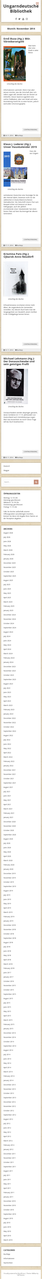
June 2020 (7, 847)
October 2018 (9, 934)
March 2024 (8, 653)
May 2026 (7, 546)
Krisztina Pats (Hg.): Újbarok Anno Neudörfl (18, 255)
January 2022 (8, 766)
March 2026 (8, 550)
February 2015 (9, 1024)
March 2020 (8, 860)
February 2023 (9, 709)
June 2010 (7, 1227)
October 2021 (9, 778)
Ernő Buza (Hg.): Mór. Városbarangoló (17, 40)
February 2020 (9, 865)
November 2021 (10, 774)
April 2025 (7, 597)
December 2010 (10, 1201)
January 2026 (8, 559)
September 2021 (10, 783)
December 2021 (10, 770)
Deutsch (7, 466)
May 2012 (7, 1132)
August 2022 (8, 735)
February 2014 (9, 1076)
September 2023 (10, 679)
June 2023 (7, 692)
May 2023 (7, 697)
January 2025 (8, 610)
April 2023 (7, 701)
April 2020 (7, 856)
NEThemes (20, 1275)
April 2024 (7, 649)
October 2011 (9, 1162)
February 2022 (9, 761)
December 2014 (10, 1033)
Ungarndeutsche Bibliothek (21, 8)
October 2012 (9, 1110)
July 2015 (7, 1003)
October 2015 (9, 990)
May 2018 (7, 955)
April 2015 (7, 1016)
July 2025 (7, 584)
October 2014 (9, 1041)
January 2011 (8, 1197)
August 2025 (8, 580)
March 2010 (8, 1240)
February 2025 (9, 606)
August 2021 (8, 787)
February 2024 (9, 658)
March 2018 (8, 964)
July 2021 (7, 791)
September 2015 (10, 994)
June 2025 (7, 589)
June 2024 (7, 641)
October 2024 (9, 623)
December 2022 (10, 718)
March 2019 (8, 912)
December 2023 (10, 666)
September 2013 (10, 1097)
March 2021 (8, 809)
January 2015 (8, 1028)
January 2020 (8, 869)
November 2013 (10, 1089)
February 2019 (9, 916)
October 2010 (9, 1210)
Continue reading (31, 130)
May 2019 (7, 903)
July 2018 (7, 947)
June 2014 (7, 1059)
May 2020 (7, 852)
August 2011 (8, 1171)
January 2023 (8, 714)
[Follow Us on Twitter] (19, 19)
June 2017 (7, 972)
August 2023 (8, 684)
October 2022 (9, 727)
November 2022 (10, 722)
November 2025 (10, 567)
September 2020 (10, 835)
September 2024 (10, 627)
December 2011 (10, 1154)
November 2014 (10, 1037)
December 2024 (10, 615)
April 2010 (7, 1235)
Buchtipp (20, 135)
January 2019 (8, 921)
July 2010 (7, 1222)
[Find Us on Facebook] (16, 19)
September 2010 (10, 1214)
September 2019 (10, 886)
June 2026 (7, 541)
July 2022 (7, 740)
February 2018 (9, 968)
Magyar (6, 470)
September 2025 (10, 576)
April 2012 (7, 1136)
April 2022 (7, 753)
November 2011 (10, 1158)
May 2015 (7, 1011)
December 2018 (10, 925)
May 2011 (7, 1184)
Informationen (9, 1258)
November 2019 (10, 878)
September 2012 (10, 1115)
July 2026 (7, 537)
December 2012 (10, 1102)
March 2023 (8, 705)
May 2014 (7, 1063)
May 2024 (7, 645)
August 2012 (8, 1119)
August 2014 (8, 1050)
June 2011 (7, 1179)
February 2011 (9, 1192)
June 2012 (7, 1128)
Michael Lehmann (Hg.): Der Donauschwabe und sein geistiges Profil (19, 361)
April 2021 (7, 804)
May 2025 (7, 593)
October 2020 (9, 830)
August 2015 (8, 998)
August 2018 (8, 942)
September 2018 (10, 938)
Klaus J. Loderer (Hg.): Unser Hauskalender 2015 (20, 145)
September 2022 (10, 731)
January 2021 (8, 817)
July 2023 (7, 688)
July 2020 (7, 843)
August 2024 (8, 632)
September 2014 (10, 1046)
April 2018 (7, 960)
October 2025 (9, 571)
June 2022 (7, 744)
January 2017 (8, 977)
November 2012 (10, 1106)
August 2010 (8, 1218)
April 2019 (7, 908)
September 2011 (10, 1166)
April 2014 (7, 1067)
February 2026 (9, 554)
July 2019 (7, 895)
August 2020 (8, 839)
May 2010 (7, 1231)
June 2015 (7, 1007)
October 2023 (9, 675)
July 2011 (7, 1175)
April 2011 (7, 1188)
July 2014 (7, 1054)
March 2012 (8, 1141)
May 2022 (7, 748)
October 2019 (9, 882)
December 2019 (10, 873)
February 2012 (9, 1145)
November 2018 (10, 929)
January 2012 (8, 1149)
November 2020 (10, 826)
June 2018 (7, 951)
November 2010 (10, 1205)
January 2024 (8, 662)
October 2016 (9, 981)
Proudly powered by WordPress (14, 1273)
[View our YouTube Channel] (23, 19)
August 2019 (8, 891)
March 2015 (8, 1020)
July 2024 (7, 636)
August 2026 (8, 533)
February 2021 (9, 813)
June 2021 (7, 796)
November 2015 (10, 985)
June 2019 (7, 899)
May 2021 (7, 800)
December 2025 (10, 563)
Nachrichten (8, 1263)
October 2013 (9, 1093)
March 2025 (8, 602)
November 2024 (10, 619)
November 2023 (10, 671)
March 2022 (8, 757)
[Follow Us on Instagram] (27, 19)
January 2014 (8, 1080)
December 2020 (10, 822)
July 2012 (7, 1123)
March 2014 (8, 1072)
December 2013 (10, 1085)
